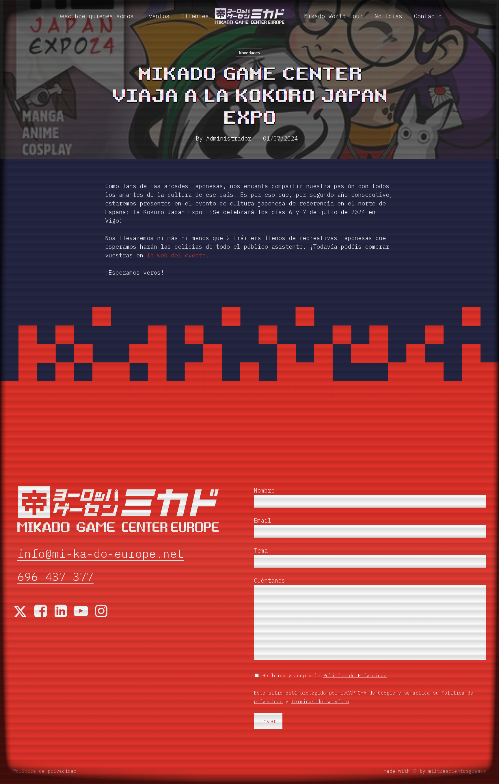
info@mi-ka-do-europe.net (100, 554)
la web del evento (176, 255)
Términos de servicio (320, 701)
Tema (261, 550)
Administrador (228, 138)
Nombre (264, 490)
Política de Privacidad (355, 675)
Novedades (249, 52)
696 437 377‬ (55, 577)
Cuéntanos (269, 580)
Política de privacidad (45, 771)
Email (262, 520)
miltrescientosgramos (457, 771)
